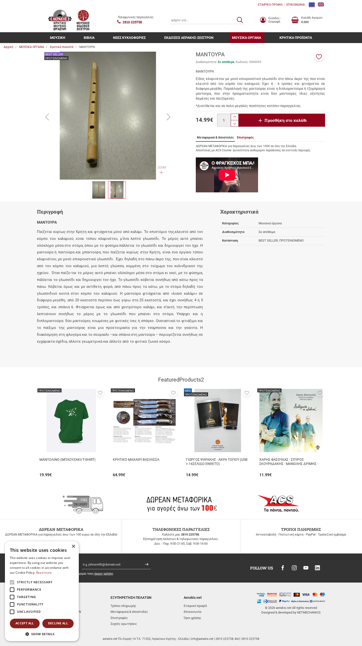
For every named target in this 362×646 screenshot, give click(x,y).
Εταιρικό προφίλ (195, 606)
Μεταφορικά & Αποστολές (129, 612)
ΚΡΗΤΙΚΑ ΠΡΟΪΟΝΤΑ (296, 38)
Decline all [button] (58, 623)
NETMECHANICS (309, 612)
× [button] (73, 546)
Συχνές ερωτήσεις (124, 624)
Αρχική (8, 47)
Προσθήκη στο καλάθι (285, 120)
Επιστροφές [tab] (245, 137)
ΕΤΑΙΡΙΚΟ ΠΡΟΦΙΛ (270, 4)
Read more (44, 572)
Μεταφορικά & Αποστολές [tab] (215, 137)
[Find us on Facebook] (283, 568)
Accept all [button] (25, 623)
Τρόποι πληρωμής (123, 606)
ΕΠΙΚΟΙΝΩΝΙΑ (295, 4)
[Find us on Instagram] (294, 568)
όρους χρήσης (103, 573)
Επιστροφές (119, 618)
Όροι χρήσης (192, 618)
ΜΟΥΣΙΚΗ (57, 38)
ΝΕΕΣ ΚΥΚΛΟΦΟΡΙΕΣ (129, 38)
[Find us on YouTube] (306, 568)
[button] (319, 56)
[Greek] (312, 4)
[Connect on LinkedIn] (317, 568)
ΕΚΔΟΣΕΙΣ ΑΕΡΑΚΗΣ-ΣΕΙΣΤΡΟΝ (189, 38)
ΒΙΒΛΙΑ (89, 38)
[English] (321, 4)
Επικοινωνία (192, 612)
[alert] (42, 591)
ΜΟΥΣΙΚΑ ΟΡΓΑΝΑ (246, 38)
